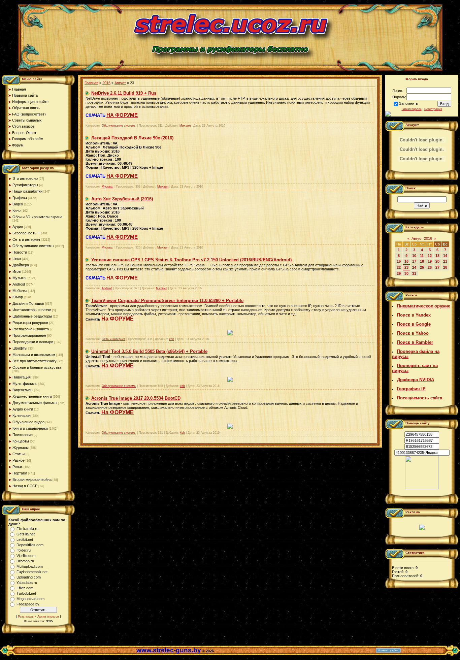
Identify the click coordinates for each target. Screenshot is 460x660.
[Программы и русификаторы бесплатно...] (422, 488)
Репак (17, 467)
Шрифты (19, 348)
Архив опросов (48, 616)
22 (399, 267)
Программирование (29, 335)
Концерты (20, 441)
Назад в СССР (24, 486)
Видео (17, 204)
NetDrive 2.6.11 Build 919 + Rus (123, 93)
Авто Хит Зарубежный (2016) (122, 198)
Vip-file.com (26, 556)
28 (445, 267)
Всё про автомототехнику (34, 361)
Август (120, 83)
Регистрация (433, 109)
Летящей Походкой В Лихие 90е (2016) (132, 137)
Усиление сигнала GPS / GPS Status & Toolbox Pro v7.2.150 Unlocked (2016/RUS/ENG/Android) (191, 259)
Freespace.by (28, 604)
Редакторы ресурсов (30, 323)
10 (414, 256)
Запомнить (408, 103)
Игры (16, 271)
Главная (91, 83)
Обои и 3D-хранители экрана (37, 217)
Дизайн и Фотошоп (28, 303)
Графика (19, 198)
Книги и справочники (30, 428)
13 (437, 256)
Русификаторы (25, 185)
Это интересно (25, 178)
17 (414, 261)
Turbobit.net (26, 593)
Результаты (26, 616)
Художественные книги (32, 396)
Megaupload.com (30, 599)
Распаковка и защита (30, 329)
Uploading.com (29, 577)
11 (422, 256)
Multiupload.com (30, 566)
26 (430, 267)
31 (414, 273)
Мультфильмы (24, 384)
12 (430, 256)
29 (399, 273)
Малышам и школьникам (33, 355)
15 (399, 261)
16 (406, 261)
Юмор (17, 297)
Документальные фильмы (34, 403)
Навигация (21, 377)
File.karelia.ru (27, 529)
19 (430, 261)
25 (422, 267)
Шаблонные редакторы (32, 316)
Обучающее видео (28, 422)
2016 (106, 83)
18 (422, 261)
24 (414, 267)
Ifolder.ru (24, 550)
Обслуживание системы (33, 246)
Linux (16, 259)
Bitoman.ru (25, 561)
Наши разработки (27, 191)
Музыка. (19, 278)
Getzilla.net (26, 534)
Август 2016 (422, 238)
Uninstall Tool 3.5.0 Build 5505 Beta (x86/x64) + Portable (149, 351)
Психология (22, 435)
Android (18, 284)
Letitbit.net (25, 539)
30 (406, 273)
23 (406, 267)
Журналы (20, 448)
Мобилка (19, 291)
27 (437, 267)
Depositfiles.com (30, 545)
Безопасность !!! (26, 233)
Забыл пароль (412, 109)
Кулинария (21, 416)
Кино (16, 210)
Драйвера (20, 265)
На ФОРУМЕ (117, 319)
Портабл (19, 473)
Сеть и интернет (26, 239)
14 (445, 256)
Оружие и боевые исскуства (36, 367)
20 (437, 261)
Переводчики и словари (32, 342)
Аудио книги (22, 409)
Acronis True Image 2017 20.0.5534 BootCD (135, 398)
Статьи (18, 454)
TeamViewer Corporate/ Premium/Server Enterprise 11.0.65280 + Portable (167, 300)
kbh (171, 339)
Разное (18, 460)
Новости (19, 252)
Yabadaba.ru (27, 583)
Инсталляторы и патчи (31, 310)
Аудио (17, 227)
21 (445, 261)
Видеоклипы (22, 390)
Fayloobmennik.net (32, 572)
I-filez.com (25, 588)
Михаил (185, 125)
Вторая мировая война (32, 479)
